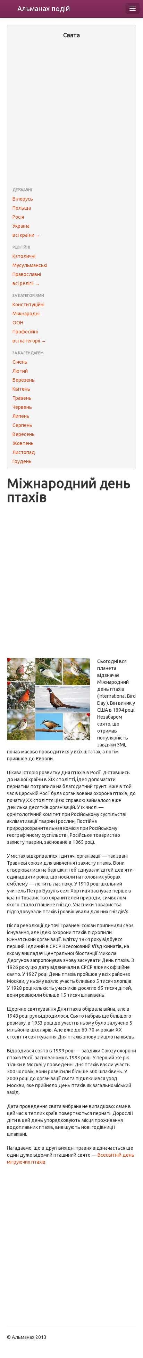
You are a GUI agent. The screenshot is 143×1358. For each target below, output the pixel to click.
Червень (22, 407)
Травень (22, 398)
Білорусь (22, 199)
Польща (21, 208)
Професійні (25, 331)
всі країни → (26, 235)
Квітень (21, 389)
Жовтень (23, 443)
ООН (17, 322)
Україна (21, 226)
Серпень (22, 425)
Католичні (23, 256)
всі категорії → (29, 340)
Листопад (23, 452)
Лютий (20, 371)
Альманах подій (43, 9)
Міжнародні (26, 313)
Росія (18, 217)
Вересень (23, 434)
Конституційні (28, 304)
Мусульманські (29, 265)
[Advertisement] (71, 113)
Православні (26, 274)
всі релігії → (26, 283)
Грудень (22, 461)
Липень (21, 416)
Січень (19, 362)
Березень (23, 380)
